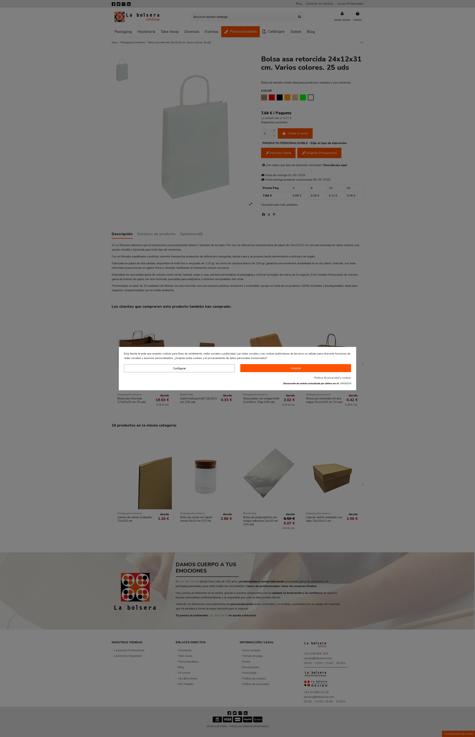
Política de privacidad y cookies (332, 378)
